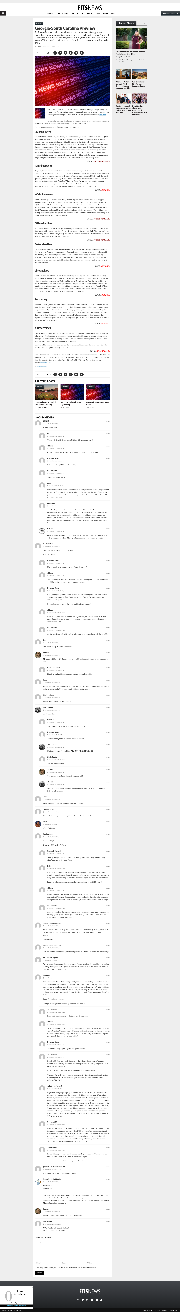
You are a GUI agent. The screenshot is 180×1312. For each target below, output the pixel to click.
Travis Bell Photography (42, 366)
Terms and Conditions (160, 1310)
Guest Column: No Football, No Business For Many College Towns (46, 404)
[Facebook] (79, 1300)
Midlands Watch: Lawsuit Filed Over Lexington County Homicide (123, 85)
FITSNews (65, 407)
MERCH (105, 13)
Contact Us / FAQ (147, 1310)
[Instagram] (88, 1300)
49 (58, 47)
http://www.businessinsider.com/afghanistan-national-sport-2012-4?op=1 (74, 882)
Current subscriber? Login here (17, 1306)
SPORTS (89, 13)
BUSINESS (50, 13)
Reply (108, 421)
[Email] (98, 1300)
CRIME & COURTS (62, 13)
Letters (39, 46)
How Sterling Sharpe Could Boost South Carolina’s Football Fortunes (139, 110)
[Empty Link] (145, 23)
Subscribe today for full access (16, 1303)
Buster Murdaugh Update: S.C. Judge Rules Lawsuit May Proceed (123, 109)
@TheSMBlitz (45, 362)
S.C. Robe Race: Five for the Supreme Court (138, 84)
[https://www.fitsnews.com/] (90, 7)
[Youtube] (93, 1300)
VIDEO (98, 13)
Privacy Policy (173, 1310)
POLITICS (75, 13)
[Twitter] (84, 1300)
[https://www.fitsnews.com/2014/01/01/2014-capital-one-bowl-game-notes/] (98, 392)
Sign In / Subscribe (171, 13)
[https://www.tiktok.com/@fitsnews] (101, 1300)
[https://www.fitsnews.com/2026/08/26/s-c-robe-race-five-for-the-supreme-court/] (139, 74)
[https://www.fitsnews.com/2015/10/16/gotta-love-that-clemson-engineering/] (72, 392)
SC (82, 13)
